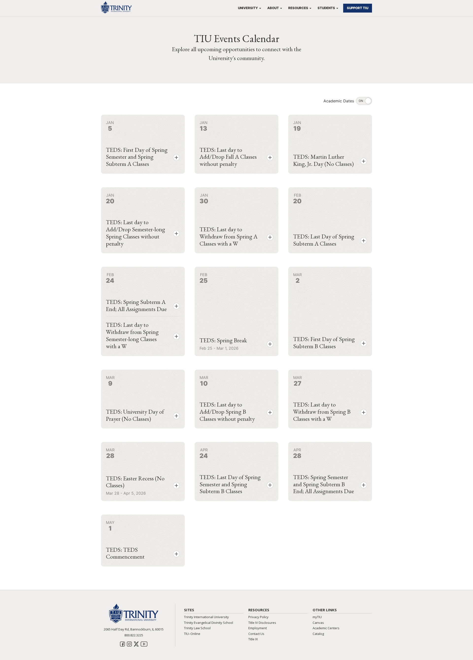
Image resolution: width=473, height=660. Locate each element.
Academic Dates (338, 101)
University (248, 8)
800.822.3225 (133, 635)
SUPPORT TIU (357, 8)
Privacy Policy (258, 617)
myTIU (317, 617)
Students (326, 8)
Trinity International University (206, 617)
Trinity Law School (197, 628)
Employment (257, 628)
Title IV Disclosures (262, 622)
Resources (298, 8)
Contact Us (256, 633)
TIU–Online (192, 633)
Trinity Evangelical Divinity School (208, 622)
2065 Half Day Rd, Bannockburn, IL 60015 (134, 629)
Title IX (253, 639)
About (273, 8)
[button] (176, 157)
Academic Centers (326, 628)
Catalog (318, 633)
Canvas (318, 622)
